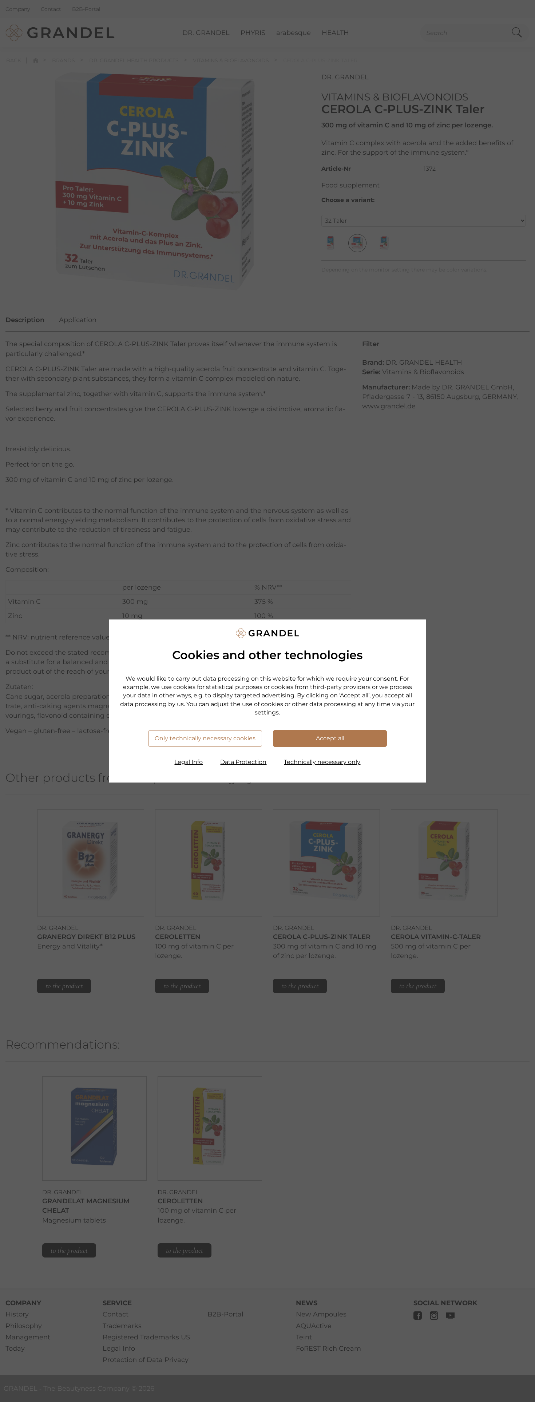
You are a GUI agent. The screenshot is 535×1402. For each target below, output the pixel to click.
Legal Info (188, 762)
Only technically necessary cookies (205, 738)
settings (267, 712)
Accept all (330, 738)
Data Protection (243, 762)
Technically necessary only (322, 762)
